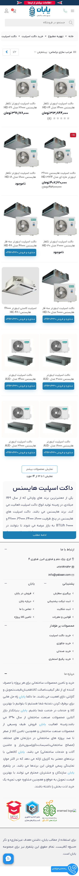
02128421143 (64, 567)
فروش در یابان (23, 593)
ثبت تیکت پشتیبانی (59, 601)
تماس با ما (25, 609)
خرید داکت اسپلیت (60, 635)
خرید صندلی (64, 651)
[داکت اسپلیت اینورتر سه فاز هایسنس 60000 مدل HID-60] (58, 286)
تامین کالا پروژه (22, 617)
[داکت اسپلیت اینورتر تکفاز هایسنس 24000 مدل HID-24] (58, 81)
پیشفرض (41, 52)
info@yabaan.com (60, 575)
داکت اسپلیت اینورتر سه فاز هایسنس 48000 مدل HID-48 (20, 244)
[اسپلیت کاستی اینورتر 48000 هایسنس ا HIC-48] (20, 286)
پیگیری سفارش (62, 593)
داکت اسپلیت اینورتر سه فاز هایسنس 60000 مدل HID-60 (58, 310)
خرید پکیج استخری (60, 659)
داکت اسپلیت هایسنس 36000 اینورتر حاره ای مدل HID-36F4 (58, 175)
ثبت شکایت (64, 609)
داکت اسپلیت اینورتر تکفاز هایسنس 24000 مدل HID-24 (58, 105)
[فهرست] (72, 11)
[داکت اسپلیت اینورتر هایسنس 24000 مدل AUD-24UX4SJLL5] (20, 352)
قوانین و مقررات (62, 617)
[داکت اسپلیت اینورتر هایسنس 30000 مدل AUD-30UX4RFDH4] (58, 352)
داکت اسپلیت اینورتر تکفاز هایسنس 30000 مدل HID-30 (58, 244)
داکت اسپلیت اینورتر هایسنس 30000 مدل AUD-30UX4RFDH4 (58, 379)
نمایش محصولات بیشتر (39, 469)
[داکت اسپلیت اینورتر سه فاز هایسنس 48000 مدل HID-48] (20, 219)
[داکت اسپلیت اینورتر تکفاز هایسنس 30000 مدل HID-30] (58, 219)
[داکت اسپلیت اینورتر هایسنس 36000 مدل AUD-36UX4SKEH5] (20, 419)
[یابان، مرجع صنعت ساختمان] (39, 11)
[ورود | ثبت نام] (6, 11)
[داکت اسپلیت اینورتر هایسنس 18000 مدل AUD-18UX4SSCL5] (58, 419)
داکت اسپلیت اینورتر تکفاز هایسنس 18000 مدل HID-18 (20, 175)
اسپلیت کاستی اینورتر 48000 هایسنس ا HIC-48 (20, 310)
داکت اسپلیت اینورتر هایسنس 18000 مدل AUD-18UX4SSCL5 (58, 446)
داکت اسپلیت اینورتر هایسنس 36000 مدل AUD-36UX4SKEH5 (20, 446)
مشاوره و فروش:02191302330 (20, 252)
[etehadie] (32, 811)
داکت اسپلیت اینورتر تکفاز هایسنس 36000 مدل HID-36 (20, 105)
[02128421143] (65, 11)
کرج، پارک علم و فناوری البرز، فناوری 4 (49, 559)
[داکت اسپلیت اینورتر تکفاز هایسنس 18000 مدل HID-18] (20, 150)
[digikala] (14, 811)
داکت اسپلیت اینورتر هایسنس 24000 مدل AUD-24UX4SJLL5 (20, 379)
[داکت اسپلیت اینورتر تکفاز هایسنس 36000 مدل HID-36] (20, 81)
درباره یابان (25, 601)
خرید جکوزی (64, 643)
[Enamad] (66, 811)
